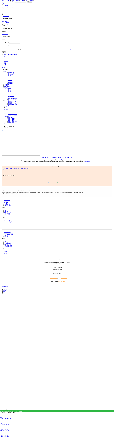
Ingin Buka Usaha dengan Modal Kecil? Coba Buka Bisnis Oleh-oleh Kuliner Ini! (57, 157)
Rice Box (6, 87)
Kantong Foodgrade (12, 101)
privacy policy (73, 49)
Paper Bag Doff (11, 96)
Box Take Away (7, 86)
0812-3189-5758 (53, 278)
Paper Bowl (6, 93)
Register (3, 52)
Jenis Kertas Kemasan (12, 115)
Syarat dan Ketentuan (8, 246)
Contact (5, 65)
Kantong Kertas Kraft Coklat (13, 102)
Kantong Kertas (7, 100)
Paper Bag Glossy (11, 97)
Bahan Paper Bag (11, 118)
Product (5, 59)
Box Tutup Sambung (12, 75)
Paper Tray (6, 92)
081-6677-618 (64, 278)
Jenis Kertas (6, 116)
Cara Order (6, 109)
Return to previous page (6, 125)
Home (5, 56)
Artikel (3, 156)
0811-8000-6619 (61, 281)
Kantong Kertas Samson (12, 103)
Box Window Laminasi (12, 77)
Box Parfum (10, 91)
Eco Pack (6, 84)
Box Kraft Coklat (7, 205)
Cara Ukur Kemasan (8, 111)
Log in (3, 39)
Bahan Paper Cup (11, 120)
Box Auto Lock (11, 72)
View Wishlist (5, 11)
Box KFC (10, 80)
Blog (5, 64)
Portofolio (6, 61)
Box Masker (10, 89)
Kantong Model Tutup (12, 104)
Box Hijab (10, 79)
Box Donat (10, 81)
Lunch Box (6, 85)
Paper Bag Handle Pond (12, 98)
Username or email (6, 28)
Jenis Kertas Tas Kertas (12, 114)
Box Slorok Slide (11, 73)
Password (4, 31)
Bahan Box (10, 117)
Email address (5, 42)
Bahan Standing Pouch (12, 121)
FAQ (5, 63)
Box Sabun (10, 90)
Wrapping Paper (7, 105)
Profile (5, 57)
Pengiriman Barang (7, 123)
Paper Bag (6, 95)
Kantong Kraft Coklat (8, 221)
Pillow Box (10, 83)
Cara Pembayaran (7, 110)
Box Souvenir (11, 82)
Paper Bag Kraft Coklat (12, 99)
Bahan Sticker (11, 122)
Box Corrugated (7, 106)
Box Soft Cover (11, 74)
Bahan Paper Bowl (11, 119)
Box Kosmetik (7, 88)
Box (5, 71)
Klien (5, 62)
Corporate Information (5, 286)
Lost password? (5, 34)
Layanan (5, 58)
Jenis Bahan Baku (7, 113)
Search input (12, 1)
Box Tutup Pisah (11, 76)
